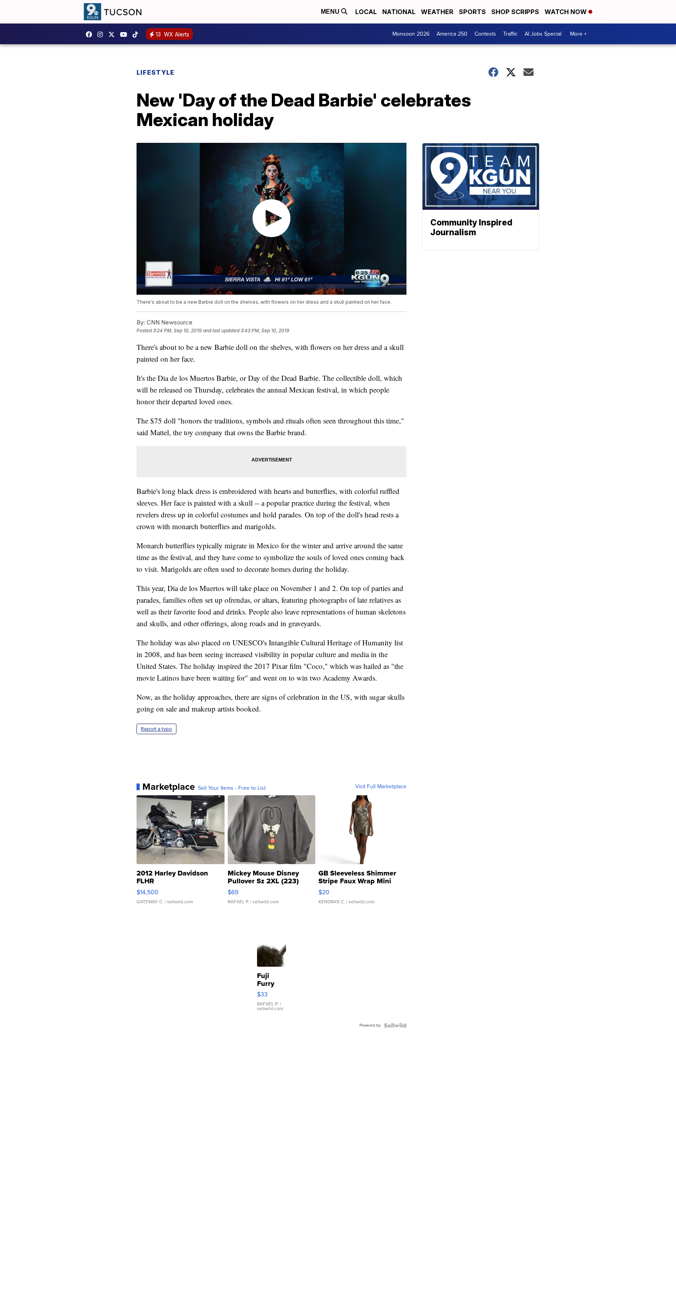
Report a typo (156, 729)
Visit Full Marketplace (380, 786)
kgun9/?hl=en (102, 34)
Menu (331, 11)
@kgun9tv (137, 34)
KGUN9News (91, 34)
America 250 (452, 34)
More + (578, 34)
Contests (485, 34)
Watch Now (566, 12)
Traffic (510, 34)
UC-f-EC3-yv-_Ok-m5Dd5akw (125, 34)
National (398, 12)
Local (366, 12)
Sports (472, 12)
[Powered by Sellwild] (395, 1025)
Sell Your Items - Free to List (232, 788)
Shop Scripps (515, 12)
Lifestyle (155, 72)
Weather (437, 12)
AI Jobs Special (543, 34)
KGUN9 (113, 34)
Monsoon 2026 (411, 34)
